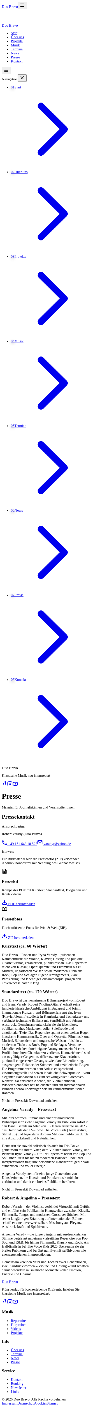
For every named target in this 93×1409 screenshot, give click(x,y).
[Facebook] (4, 785)
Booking (17, 1383)
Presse (15, 57)
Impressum (9, 1403)
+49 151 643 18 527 (22, 844)
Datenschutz (26, 1403)
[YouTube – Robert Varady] (15, 785)
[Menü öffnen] (22, 5)
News (15, 53)
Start (14, 33)
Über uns (17, 37)
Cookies (41, 1403)
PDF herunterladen (21, 904)
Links (15, 1392)
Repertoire (18, 1321)
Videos (16, 1329)
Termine (17, 49)
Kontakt (16, 61)
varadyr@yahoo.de (57, 844)
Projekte (17, 41)
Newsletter (18, 1388)
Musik (15, 45)
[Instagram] (10, 785)
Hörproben (18, 1325)
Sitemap (52, 1403)
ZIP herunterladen (20, 937)
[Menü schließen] (22, 78)
